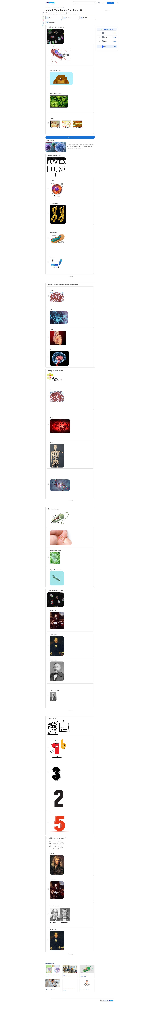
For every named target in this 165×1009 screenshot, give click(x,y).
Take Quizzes (101, 2)
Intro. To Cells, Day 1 (84, 989)
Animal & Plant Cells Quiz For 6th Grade (52, 975)
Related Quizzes (49, 963)
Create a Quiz (110, 2)
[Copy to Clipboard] (43, 25)
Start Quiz (70, 137)
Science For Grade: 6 (50, 989)
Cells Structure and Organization (84, 975)
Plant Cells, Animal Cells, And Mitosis (69, 989)
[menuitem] (101, 3)
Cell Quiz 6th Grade (67, 975)
